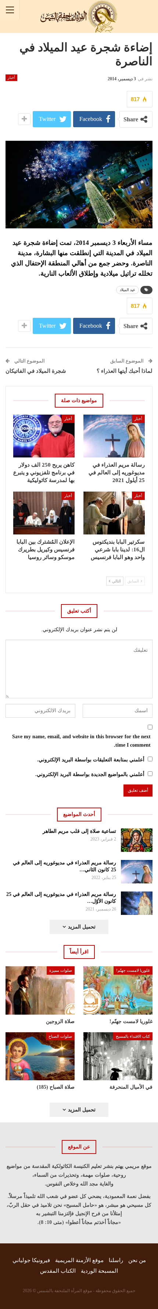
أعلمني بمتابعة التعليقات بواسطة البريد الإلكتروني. (90, 759)
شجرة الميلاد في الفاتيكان (36, 371)
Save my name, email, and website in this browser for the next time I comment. (81, 741)
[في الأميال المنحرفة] (117, 1056)
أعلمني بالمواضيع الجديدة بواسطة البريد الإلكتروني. (89, 774)
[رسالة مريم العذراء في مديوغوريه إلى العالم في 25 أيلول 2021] (114, 436)
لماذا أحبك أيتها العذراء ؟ (124, 371)
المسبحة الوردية (99, 1271)
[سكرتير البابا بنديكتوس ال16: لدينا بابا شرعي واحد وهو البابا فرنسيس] (114, 513)
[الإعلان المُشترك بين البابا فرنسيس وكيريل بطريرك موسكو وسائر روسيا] (44, 513)
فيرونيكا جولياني (31, 1260)
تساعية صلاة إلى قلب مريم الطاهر (79, 831)
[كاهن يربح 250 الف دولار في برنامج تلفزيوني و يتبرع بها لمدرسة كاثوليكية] (44, 436)
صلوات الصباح (60, 1036)
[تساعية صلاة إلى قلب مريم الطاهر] (137, 840)
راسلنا (116, 1260)
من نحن (137, 1260)
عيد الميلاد (127, 290)
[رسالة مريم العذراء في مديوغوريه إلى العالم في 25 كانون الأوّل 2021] (137, 903)
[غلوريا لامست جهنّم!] (117, 990)
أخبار (11, 78)
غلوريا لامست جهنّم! (133, 970)
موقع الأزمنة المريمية (79, 1260)
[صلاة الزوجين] (40, 990)
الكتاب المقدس (58, 1271)
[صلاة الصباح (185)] (40, 1056)
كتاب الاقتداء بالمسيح (133, 1036)
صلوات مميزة (60, 970)
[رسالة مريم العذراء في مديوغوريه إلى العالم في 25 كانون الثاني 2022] (137, 871)
